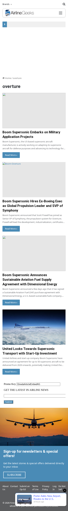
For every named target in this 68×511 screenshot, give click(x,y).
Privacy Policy (45, 488)
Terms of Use (35, 488)
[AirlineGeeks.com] (19, 13)
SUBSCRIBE (14, 475)
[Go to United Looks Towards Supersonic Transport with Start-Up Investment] (34, 327)
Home (7, 78)
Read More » (11, 155)
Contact (14, 486)
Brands (5, 4)
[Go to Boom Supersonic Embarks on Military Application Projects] (34, 110)
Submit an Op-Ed (25, 488)
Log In (54, 488)
